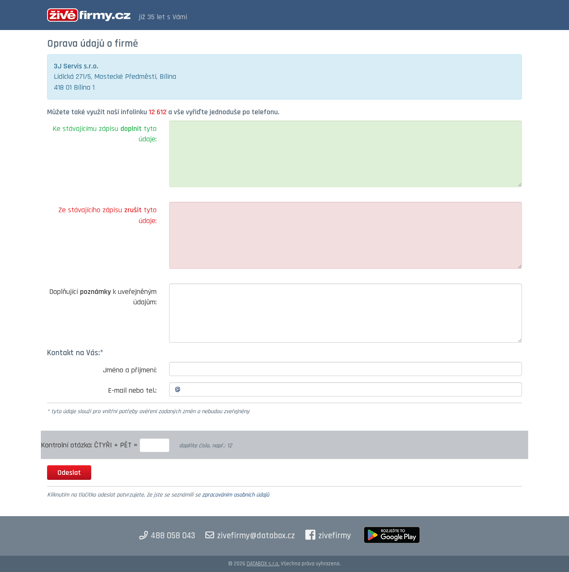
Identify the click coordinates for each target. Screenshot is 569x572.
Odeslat (69, 472)
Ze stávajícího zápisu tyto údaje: (107, 215)
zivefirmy (334, 535)
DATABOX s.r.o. (263, 563)
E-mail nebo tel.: (132, 390)
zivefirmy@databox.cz (256, 535)
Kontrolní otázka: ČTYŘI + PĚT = (90, 445)
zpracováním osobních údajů (235, 495)
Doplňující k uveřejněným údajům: (103, 297)
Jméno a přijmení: (130, 370)
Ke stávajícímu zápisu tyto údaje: (104, 134)
